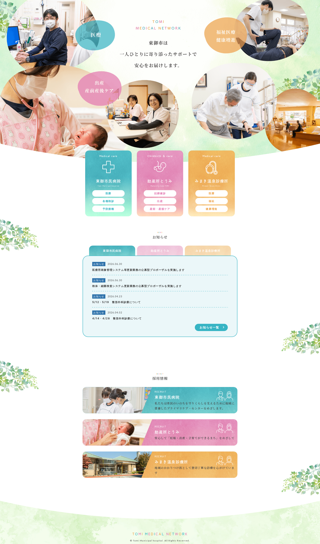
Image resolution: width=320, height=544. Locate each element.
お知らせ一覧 (209, 327)
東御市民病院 (112, 250)
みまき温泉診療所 (207, 250)
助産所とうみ (160, 250)
